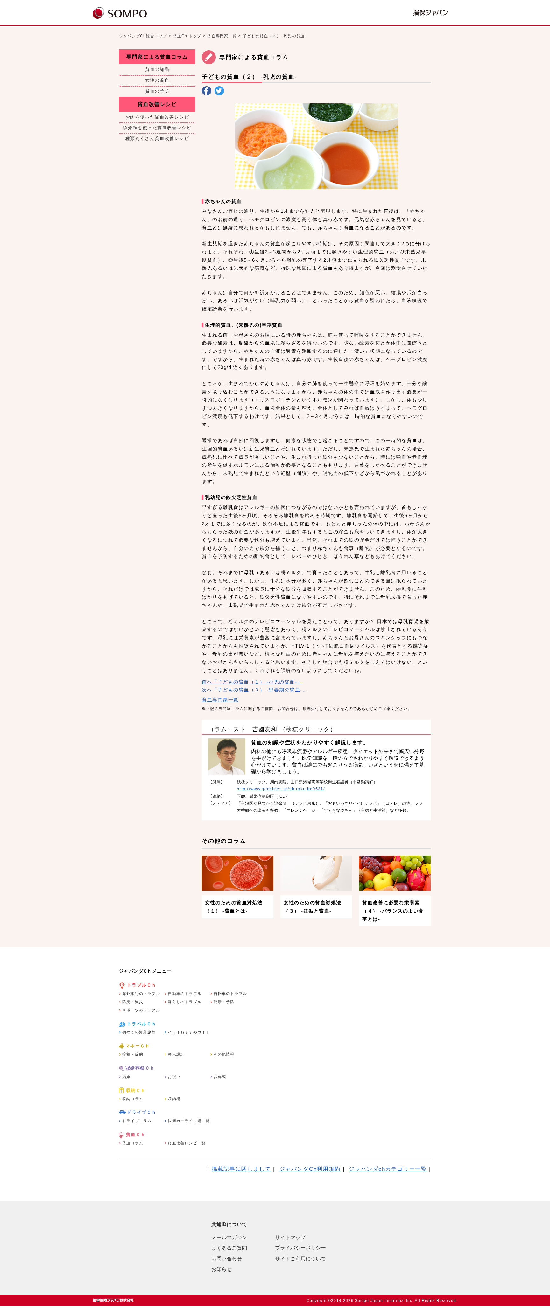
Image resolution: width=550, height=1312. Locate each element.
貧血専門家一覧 (221, 36)
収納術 (174, 1099)
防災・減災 (132, 1002)
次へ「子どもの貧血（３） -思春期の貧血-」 (254, 689)
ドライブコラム (137, 1121)
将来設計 (176, 1054)
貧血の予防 (157, 91)
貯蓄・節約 (132, 1054)
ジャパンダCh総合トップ (143, 36)
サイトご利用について (300, 1258)
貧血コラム (132, 1143)
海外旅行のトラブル (141, 993)
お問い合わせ (226, 1258)
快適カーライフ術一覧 (189, 1121)
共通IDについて (229, 1224)
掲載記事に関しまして (241, 1169)
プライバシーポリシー (300, 1248)
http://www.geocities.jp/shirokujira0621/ (281, 789)
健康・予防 (224, 1002)
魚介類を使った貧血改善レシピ (157, 127)
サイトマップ (290, 1237)
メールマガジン (229, 1237)
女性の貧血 (157, 80)
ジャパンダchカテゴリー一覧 (388, 1169)
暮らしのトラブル (184, 1002)
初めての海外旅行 (139, 1032)
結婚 (126, 1076)
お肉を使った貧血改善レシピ (157, 117)
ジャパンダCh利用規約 (310, 1169)
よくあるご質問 (229, 1248)
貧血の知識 (157, 69)
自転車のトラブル (230, 993)
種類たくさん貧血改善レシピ (157, 138)
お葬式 (220, 1076)
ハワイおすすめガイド (189, 1032)
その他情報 (224, 1054)
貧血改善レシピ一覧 (187, 1143)
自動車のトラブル (184, 993)
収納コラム (132, 1099)
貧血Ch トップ (187, 36)
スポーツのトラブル (141, 1010)
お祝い (174, 1076)
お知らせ (221, 1269)
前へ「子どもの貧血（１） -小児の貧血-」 (252, 681)
